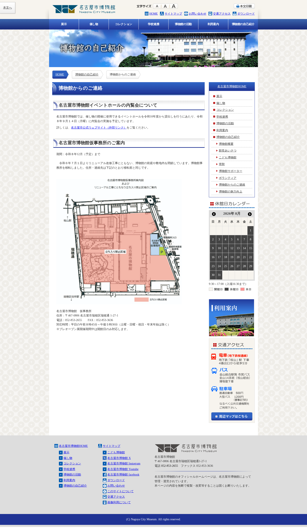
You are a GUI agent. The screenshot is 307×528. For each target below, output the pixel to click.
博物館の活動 (72, 474)
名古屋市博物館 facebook (123, 474)
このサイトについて (120, 491)
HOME (153, 13)
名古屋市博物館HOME (231, 86)
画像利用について (119, 502)
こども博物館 (116, 452)
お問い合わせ (197, 13)
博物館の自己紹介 (87, 74)
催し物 (67, 458)
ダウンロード (246, 13)
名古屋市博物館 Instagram (123, 463)
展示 (66, 452)
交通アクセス (222, 13)
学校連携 (69, 469)
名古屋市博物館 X (119, 458)
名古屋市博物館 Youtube (122, 469)
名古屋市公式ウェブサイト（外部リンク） (99, 127)
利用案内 (69, 480)
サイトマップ (173, 13)
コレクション (72, 463)
